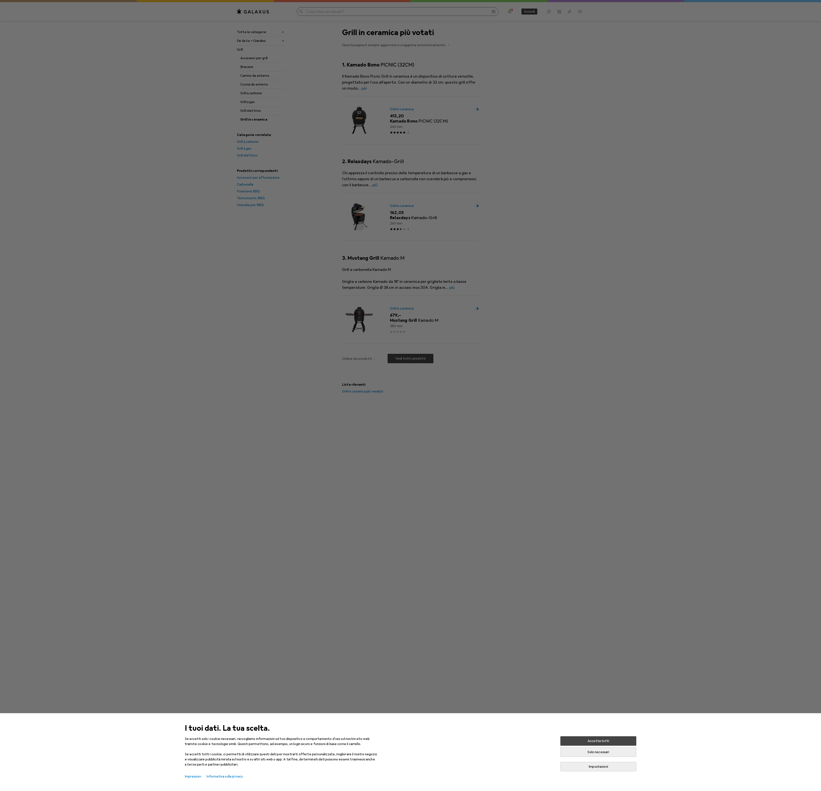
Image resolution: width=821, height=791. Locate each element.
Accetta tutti (598, 741)
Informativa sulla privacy (224, 776)
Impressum (193, 776)
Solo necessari (598, 752)
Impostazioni (598, 766)
